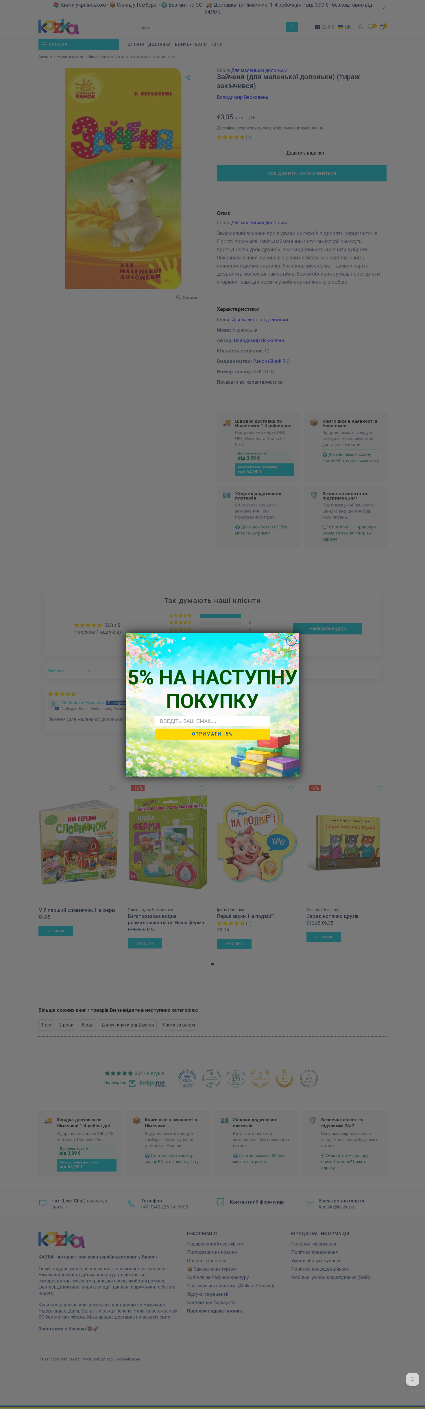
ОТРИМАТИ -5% (212, 734)
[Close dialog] (291, 641)
